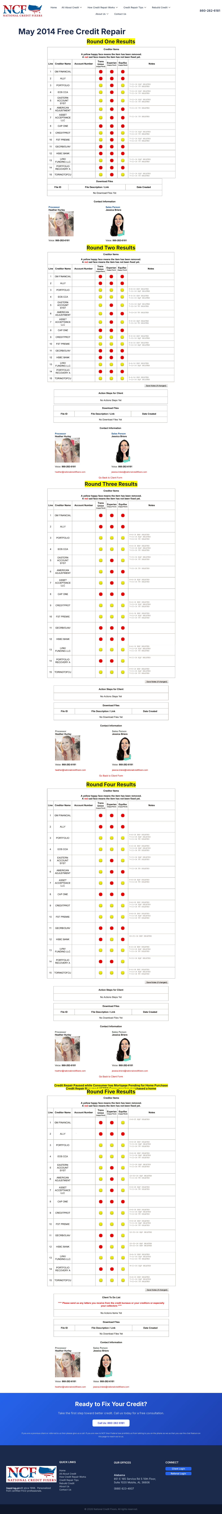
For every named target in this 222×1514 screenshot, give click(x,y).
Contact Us (120, 13)
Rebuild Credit (160, 7)
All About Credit (70, 7)
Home (54, 7)
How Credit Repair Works (101, 7)
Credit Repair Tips (133, 7)
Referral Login (178, 1473)
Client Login (178, 1468)
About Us (101, 13)
